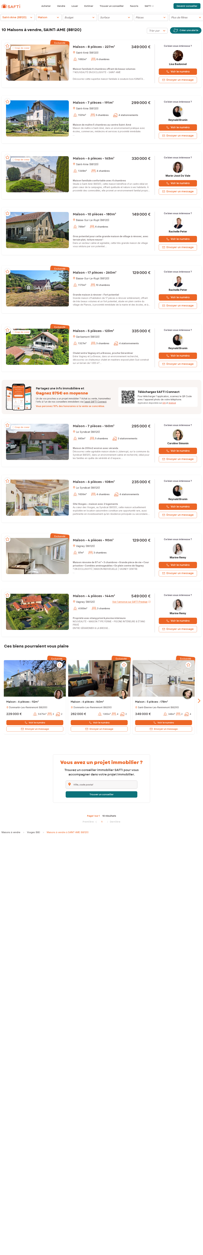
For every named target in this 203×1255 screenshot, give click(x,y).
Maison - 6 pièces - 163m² (93, 158)
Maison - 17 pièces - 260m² (94, 272)
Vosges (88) (33, 832)
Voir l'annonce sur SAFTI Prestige (129, 601)
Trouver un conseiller (101, 794)
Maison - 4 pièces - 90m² (93, 540)
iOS (164, 403)
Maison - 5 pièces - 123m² (93, 331)
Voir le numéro (180, 71)
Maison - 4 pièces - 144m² (94, 596)
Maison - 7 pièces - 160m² (93, 426)
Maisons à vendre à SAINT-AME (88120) (68, 832)
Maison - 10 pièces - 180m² (94, 214)
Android (172, 403)
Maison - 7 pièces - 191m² (93, 102)
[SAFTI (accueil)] (11, 6)
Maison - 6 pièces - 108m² (94, 482)
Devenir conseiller (187, 6)
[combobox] (157, 31)
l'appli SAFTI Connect (95, 401)
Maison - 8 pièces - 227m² (94, 47)
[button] (37, 62)
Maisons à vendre (11, 832)
